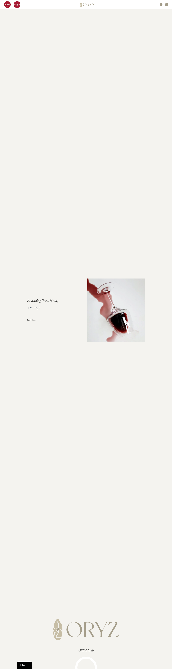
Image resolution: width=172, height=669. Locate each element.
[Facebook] (161, 4)
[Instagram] (166, 4)
